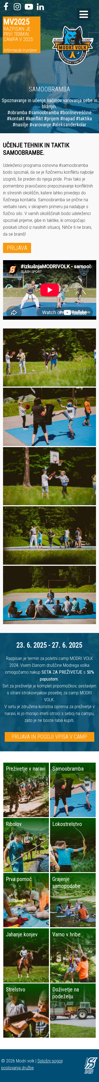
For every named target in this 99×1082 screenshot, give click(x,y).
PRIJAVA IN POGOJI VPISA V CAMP (49, 736)
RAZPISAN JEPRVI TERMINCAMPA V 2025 (20, 35)
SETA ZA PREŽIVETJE (62, 672)
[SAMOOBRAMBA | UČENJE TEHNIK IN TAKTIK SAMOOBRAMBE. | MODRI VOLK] (75, 78)
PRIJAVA (17, 247)
